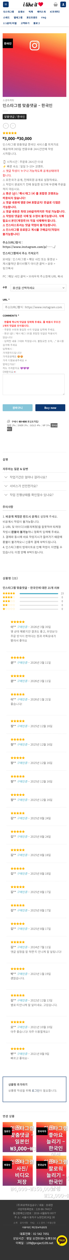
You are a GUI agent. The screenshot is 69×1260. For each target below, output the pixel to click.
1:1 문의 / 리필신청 (46, 1222)
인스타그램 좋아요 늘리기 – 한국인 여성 (56, 1141)
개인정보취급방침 (39, 1227)
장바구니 (18, 408)
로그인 (36, 1090)
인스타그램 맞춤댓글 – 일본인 (22, 1135)
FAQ (32, 1222)
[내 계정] (63, 4)
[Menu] (6, 4)
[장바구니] (56, 4)
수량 (5, 287)
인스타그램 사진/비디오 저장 (22, 1171)
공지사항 (24, 1222)
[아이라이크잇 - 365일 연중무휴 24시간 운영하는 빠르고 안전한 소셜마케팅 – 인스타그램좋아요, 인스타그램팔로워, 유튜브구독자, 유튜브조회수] (33, 4)
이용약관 (26, 1227)
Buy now (50, 408)
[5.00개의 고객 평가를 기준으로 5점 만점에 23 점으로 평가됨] (34, 133)
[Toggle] (6, 477)
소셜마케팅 (8, 100)
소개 (15, 1222)
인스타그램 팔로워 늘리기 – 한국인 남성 (56, 1174)
